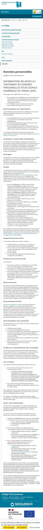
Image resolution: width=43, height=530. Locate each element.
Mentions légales (14, 497)
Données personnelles (17, 498)
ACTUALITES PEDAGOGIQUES (11, 33)
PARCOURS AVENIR (7, 42)
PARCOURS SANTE (7, 48)
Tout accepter (9, 527)
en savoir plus (23, 175)
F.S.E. (3, 57)
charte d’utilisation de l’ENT (14, 304)
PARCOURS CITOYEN (7, 44)
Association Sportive (7, 54)
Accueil (13, 20)
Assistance (5, 498)
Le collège (19, 20)
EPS (3, 51)
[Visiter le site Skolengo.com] (21, 506)
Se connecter (37, 16)
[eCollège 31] (37, 11)
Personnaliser (35, 527)
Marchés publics (7, 60)
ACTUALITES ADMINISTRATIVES (11, 30)
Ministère (14, 336)
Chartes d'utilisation (27, 497)
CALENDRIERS (6, 36)
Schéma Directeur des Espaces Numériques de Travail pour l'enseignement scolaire (20, 234)
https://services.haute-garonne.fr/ (21, 452)
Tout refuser (21, 527)
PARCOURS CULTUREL (8, 46)
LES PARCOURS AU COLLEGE (10, 40)
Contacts (4, 497)
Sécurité (4, 64)
